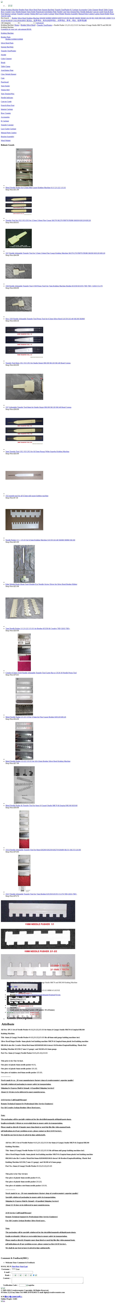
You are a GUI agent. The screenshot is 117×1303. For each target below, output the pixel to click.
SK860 (77, 18)
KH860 (48, 18)
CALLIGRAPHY (19, 20)
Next (22, 1266)
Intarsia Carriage (11, 14)
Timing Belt (34, 14)
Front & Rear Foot (7, 105)
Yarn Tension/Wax (73, 12)
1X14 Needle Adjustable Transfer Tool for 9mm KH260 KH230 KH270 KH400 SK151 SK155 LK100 (43, 850)
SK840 (83, 18)
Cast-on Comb (98, 12)
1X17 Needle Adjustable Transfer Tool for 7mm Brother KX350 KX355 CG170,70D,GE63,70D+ (41, 894)
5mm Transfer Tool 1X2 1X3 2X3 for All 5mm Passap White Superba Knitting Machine (37, 451)
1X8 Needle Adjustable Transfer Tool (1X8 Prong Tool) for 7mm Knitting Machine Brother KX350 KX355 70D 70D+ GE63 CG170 (53, 286)
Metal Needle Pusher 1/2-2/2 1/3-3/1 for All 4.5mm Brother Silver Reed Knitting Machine (37, 761)
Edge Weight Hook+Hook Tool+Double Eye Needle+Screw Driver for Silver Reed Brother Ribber (41, 584)
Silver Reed (22, 18)
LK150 (88, 18)
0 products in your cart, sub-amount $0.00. (16, 29)
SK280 (71, 18)
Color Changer (93, 10)
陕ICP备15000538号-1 (13, 1297)
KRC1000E (106, 18)
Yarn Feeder (31, 12)
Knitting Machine (12, 10)
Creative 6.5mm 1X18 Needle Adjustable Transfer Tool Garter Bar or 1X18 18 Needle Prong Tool (41, 673)
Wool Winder (59, 14)
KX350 (66, 18)
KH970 (60, 18)
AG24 (3, 20)
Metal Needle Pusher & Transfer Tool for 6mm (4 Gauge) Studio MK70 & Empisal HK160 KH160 (41, 805)
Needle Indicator (86, 12)
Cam (64, 12)
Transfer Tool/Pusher (62, 10)
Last (26, 1266)
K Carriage (74, 10)
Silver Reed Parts (35, 10)
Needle (59, 12)
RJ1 (93, 18)
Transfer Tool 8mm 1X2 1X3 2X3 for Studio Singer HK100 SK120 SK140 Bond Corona (37, 363)
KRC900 (98, 18)
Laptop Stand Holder (102, 14)
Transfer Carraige (23, 14)
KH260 (42, 18)
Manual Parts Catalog (86, 14)
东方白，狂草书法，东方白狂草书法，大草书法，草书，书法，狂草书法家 (56, 20)
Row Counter (6, 12)
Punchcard (40, 12)
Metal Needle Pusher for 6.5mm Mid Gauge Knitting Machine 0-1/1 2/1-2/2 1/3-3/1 (35, 188)
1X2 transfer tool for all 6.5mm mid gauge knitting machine (26, 496)
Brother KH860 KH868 (14, 39)
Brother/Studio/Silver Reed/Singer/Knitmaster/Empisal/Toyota (38, 995)
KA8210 (9, 20)
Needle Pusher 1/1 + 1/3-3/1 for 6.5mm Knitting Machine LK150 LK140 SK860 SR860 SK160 (40, 540)
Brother (14, 18)
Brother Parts (23, 10)
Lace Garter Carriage (46, 14)
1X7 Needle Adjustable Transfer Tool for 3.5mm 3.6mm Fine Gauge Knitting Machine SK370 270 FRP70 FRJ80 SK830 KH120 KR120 (55, 253)
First (13, 1266)
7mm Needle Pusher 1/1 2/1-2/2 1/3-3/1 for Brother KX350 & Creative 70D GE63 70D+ (37, 628)
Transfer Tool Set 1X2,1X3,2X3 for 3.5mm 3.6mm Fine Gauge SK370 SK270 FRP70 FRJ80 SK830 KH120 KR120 (48, 220)
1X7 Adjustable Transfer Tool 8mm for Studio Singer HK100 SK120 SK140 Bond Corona (38, 407)
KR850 (54, 18)
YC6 (113, 18)
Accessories (83, 10)
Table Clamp (108, 10)
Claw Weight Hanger (19, 12)
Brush (101, 10)
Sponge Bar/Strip (48, 10)
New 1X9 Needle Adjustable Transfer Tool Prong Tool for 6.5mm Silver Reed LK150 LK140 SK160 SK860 (45, 319)
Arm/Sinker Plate (50, 12)
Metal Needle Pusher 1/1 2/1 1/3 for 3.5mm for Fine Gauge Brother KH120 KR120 (35, 717)
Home (3, 10)
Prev (18, 1266)
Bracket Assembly (71, 14)
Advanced (40, 23)
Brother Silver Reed (28, 25)
